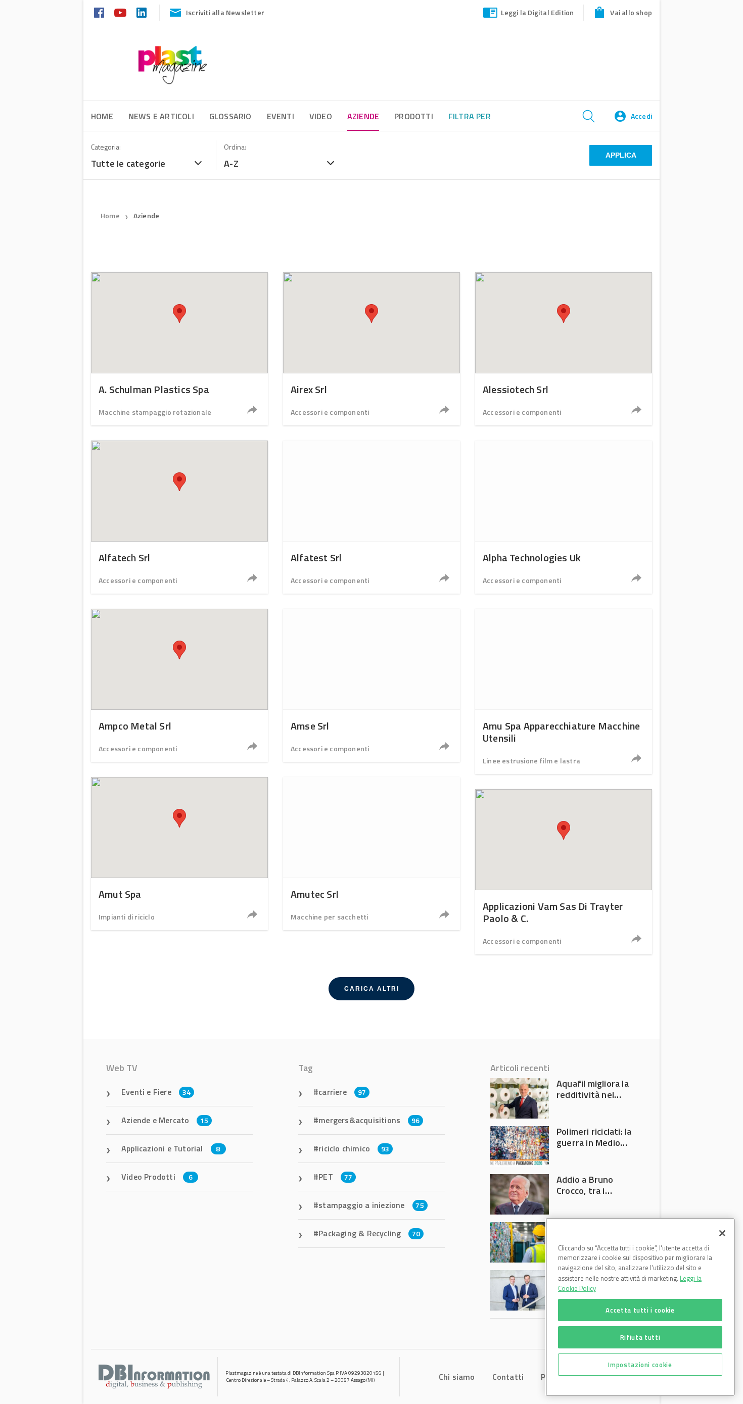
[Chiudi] (722, 1233)
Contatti (508, 1377)
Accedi (641, 116)
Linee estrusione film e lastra (531, 760)
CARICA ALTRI (371, 988)
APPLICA (621, 155)
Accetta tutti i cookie (640, 1310)
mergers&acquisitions (369, 1120)
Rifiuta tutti (640, 1337)
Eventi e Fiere (156, 1092)
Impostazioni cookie (640, 1365)
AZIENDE (363, 116)
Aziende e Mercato (165, 1120)
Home (110, 215)
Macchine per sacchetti (329, 916)
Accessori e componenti (330, 412)
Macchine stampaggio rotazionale (155, 412)
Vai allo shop (631, 12)
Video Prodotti (157, 1177)
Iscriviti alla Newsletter (225, 12)
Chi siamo (457, 1377)
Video (320, 116)
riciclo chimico (353, 1148)
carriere (342, 1092)
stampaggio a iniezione (371, 1205)
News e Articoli (161, 116)
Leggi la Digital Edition (537, 12)
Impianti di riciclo (127, 916)
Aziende (146, 215)
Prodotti (413, 116)
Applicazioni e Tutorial (170, 1148)
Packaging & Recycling (369, 1233)
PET (335, 1177)
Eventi (280, 116)
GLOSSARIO (230, 116)
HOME (102, 116)
